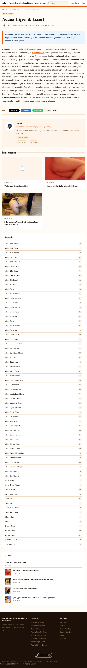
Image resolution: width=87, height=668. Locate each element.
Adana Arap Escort (43, 248)
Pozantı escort (43, 530)
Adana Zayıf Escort (43, 476)
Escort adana (43, 499)
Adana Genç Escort (43, 348)
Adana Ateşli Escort (43, 253)
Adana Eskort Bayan (43, 326)
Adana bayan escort (43, 262)
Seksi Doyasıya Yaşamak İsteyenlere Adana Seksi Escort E (33, 579)
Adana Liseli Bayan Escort (43, 380)
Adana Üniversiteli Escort (43, 467)
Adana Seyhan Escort (43, 435)
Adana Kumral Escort (43, 376)
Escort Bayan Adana (43, 508)
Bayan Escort (43, 480)
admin (19, 123)
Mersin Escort (18, 664)
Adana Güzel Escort (43, 362)
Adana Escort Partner (43, 307)
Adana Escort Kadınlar (43, 298)
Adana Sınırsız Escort (43, 439)
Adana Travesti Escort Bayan (43, 453)
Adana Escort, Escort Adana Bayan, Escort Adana (24, 3)
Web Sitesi (33, 142)
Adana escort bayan (43, 294)
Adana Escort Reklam (43, 312)
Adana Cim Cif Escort (43, 275)
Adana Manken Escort (43, 389)
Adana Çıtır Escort (43, 280)
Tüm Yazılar (22, 142)
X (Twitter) (14, 110)
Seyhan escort (43, 535)
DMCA (62, 635)
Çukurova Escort (43, 494)
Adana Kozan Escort (43, 371)
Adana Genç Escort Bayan (43, 353)
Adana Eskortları (43, 330)
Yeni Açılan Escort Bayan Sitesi (16, 186)
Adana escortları (43, 316)
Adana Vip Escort (43, 471)
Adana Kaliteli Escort (43, 367)
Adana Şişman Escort (43, 444)
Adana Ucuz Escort (43, 462)
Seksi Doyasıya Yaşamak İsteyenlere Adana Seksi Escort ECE (21, 223)
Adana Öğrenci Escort (43, 407)
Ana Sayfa (75, 3)
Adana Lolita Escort (43, 385)
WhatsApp (37, 110)
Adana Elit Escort (43, 284)
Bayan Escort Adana (43, 485)
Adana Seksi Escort (43, 430)
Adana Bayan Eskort (43, 266)
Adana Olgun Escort (43, 412)
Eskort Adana (43, 517)
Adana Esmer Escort (43, 335)
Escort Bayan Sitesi (43, 512)
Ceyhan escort (43, 490)
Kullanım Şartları (65, 632)
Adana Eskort (43, 321)
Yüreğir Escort (43, 544)
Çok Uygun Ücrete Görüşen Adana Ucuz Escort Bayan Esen (34, 598)
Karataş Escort (43, 526)
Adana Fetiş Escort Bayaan (43, 344)
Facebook (26, 110)
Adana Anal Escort (43, 244)
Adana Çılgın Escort (43, 271)
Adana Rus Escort (43, 421)
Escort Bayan (43, 503)
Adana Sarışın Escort (43, 426)
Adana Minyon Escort (43, 398)
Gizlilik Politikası (65, 629)
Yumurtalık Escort (43, 540)
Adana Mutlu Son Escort (43, 403)
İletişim (62, 626)
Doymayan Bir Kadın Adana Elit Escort (62, 186)
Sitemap (63, 638)
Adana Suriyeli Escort (43, 449)
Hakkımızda (64, 622)
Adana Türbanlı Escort (43, 458)
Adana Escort (16, 9)
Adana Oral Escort (43, 417)
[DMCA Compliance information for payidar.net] (43, 655)
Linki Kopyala (51, 110)
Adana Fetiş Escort (43, 339)
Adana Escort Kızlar (43, 303)
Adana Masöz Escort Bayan (43, 394)
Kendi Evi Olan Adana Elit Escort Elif (25, 588)
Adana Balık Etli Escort (43, 257)
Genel (43, 521)
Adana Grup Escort (43, 357)
